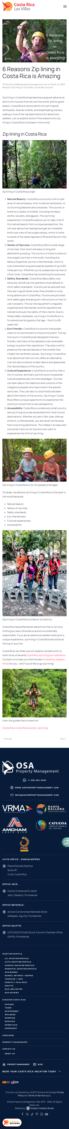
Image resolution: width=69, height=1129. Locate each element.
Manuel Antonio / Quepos (19, 975)
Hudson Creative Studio (42, 1108)
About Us (10, 1053)
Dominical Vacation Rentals (21, 969)
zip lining (43, 728)
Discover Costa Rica (14, 1000)
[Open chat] (65, 842)
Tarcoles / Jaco (14, 979)
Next (62, 739)
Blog (40, 1064)
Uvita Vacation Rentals (18, 962)
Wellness (10, 1014)
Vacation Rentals (12, 954)
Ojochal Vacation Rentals (19, 965)
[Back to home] (18, 6)
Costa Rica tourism (44, 87)
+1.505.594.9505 (37, 780)
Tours (8, 1008)
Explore (9, 1004)
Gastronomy (12, 1011)
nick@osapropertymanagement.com (30, 84)
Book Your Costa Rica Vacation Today (29, 1071)
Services (10, 1021)
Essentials (11, 1025)
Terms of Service (36, 1095)
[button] (65, 6)
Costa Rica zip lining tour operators (45, 655)
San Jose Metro (13, 989)
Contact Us (8, 1049)
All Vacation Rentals (17, 958)
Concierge (8, 1035)
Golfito (9, 986)
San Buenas (11, 972)
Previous (8, 739)
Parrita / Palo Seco (16, 982)
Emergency (11, 1028)
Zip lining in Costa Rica (23, 87)
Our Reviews (12, 992)
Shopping (10, 1018)
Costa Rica (8, 728)
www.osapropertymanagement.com (37, 787)
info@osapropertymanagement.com (37, 795)
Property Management (15, 1042)
